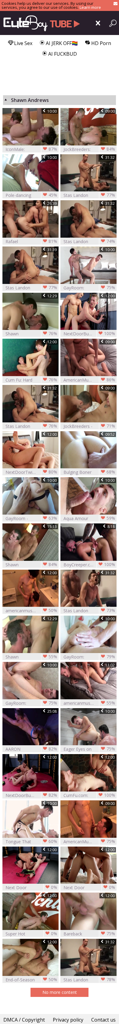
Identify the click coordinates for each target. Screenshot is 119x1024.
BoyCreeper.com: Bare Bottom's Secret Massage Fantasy (89, 564)
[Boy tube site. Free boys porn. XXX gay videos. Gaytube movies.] (40, 23)
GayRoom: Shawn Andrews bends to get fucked (89, 288)
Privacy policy (68, 1019)
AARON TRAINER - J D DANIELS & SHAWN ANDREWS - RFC (31, 749)
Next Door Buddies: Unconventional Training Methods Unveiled (31, 887)
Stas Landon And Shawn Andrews (31, 288)
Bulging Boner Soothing (89, 472)
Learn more (90, 7)
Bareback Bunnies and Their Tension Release (89, 934)
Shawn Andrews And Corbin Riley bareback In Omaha (31, 657)
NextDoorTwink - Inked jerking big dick (31, 472)
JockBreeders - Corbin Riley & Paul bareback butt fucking (89, 426)
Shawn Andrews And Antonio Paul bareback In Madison (31, 564)
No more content (59, 992)
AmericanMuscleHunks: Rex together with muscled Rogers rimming (89, 841)
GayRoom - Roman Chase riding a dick (31, 518)
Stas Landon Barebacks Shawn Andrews (89, 195)
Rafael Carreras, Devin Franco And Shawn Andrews (31, 241)
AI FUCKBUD (62, 54)
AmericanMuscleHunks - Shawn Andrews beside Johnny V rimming (89, 380)
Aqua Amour (89, 518)
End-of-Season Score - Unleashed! (31, 980)
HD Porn (100, 43)
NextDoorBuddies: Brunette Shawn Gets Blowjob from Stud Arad (89, 333)
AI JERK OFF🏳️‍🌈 (61, 43)
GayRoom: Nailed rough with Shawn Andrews (89, 657)
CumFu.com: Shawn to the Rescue (89, 795)
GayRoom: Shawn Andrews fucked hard (31, 703)
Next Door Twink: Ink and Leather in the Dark (89, 887)
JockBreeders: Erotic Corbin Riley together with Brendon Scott (89, 149)
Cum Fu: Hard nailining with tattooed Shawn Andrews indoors (31, 380)
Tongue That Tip (31, 841)
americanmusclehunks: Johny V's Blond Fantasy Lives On (89, 703)
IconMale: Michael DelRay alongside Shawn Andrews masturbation (31, 149)
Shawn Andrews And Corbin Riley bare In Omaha (31, 333)
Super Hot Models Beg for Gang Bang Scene (31, 934)
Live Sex (22, 43)
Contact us (103, 1019)
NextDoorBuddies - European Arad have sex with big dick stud (31, 795)
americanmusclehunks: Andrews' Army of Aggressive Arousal (31, 610)
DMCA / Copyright (24, 1019)
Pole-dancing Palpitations (31, 195)
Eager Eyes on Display (89, 749)
